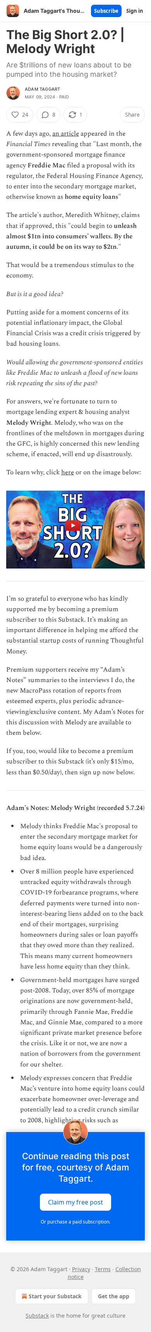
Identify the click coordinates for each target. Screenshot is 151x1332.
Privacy (81, 1269)
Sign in (134, 10)
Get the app (113, 1296)
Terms (103, 1269)
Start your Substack (55, 1296)
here (67, 472)
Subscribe (106, 10)
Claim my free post (75, 1202)
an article (65, 134)
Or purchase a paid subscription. (75, 1221)
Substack (37, 1315)
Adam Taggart (42, 89)
